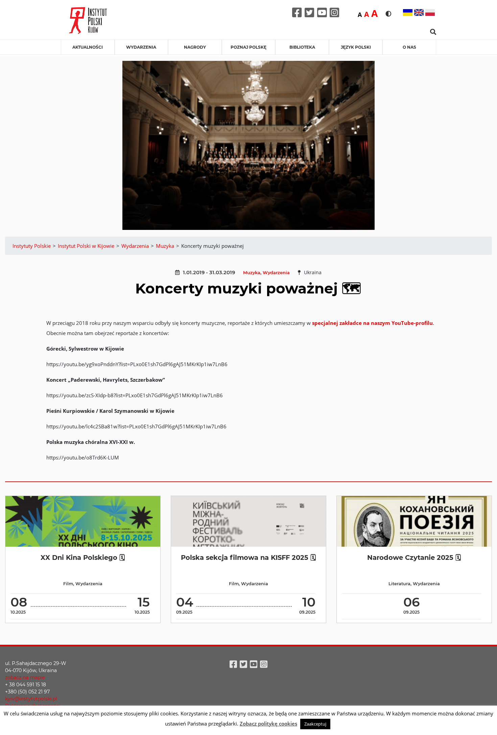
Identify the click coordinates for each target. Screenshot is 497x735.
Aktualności (87, 47)
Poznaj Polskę (248, 47)
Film (68, 583)
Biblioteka (302, 47)
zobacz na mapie (25, 677)
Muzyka (251, 272)
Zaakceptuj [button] (315, 724)
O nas (409, 47)
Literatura (399, 583)
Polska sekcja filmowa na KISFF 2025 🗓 (248, 557)
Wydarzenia (141, 47)
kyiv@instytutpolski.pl (31, 699)
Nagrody (195, 47)
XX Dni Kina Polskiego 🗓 (83, 557)
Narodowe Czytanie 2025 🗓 (414, 557)
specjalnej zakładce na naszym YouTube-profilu (372, 322)
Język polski (356, 47)
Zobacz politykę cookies (268, 723)
